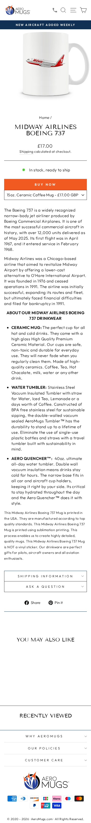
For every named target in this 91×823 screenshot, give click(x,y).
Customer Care (44, 760)
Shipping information (45, 576)
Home (44, 117)
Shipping (26, 151)
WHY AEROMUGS (44, 736)
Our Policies (44, 748)
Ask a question (45, 586)
